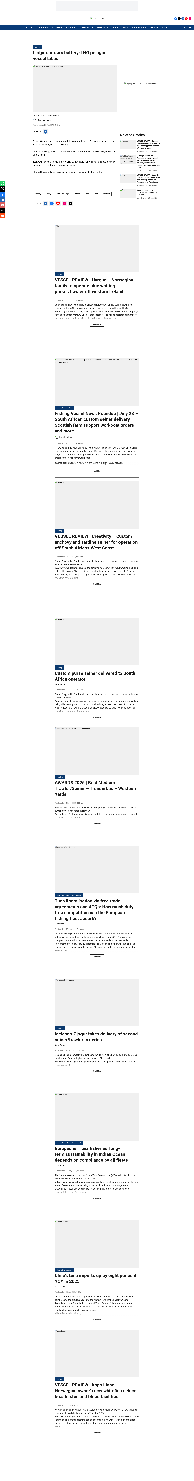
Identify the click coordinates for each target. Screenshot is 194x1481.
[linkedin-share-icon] (2, 201)
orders (96, 194)
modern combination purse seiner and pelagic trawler (86, 807)
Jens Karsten (61, 684)
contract (106, 194)
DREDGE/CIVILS (139, 27)
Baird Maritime (44, 120)
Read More (97, 324)
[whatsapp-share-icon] (2, 185)
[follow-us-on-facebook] (51, 203)
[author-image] (35, 120)
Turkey (48, 194)
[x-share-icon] (2, 190)
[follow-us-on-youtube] (58, 203)
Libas (86, 194)
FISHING (115, 27)
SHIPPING (43, 27)
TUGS (125, 27)
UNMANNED (102, 27)
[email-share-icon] (2, 206)
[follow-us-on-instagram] (64, 203)
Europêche (59, 924)
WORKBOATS (72, 27)
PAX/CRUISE (87, 27)
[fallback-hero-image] (128, 144)
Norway (38, 194)
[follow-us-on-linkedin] (45, 131)
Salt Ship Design (62, 194)
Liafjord (77, 194)
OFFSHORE (57, 27)
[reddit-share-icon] (2, 217)
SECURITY (31, 27)
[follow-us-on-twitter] (70, 203)
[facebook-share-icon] (2, 195)
